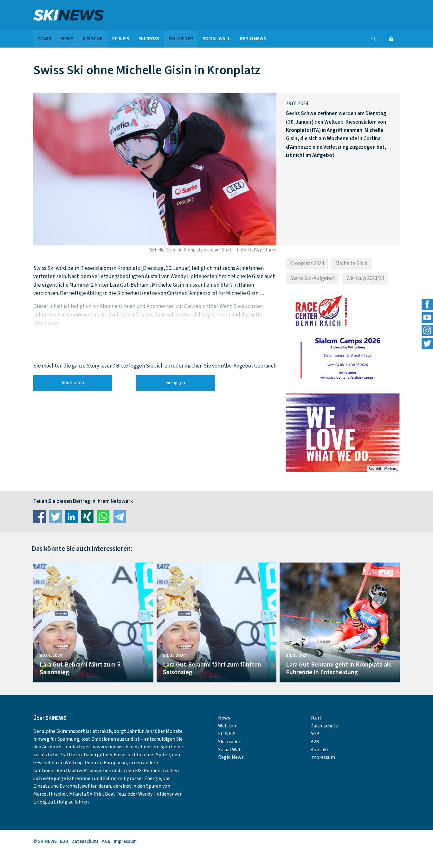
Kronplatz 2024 (307, 263)
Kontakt (319, 749)
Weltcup (93, 39)
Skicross (149, 39)
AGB (315, 733)
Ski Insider (181, 39)
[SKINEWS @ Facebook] (427, 304)
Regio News (253, 39)
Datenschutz (324, 725)
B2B (314, 741)
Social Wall (216, 39)
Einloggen (175, 383)
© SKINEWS (45, 841)
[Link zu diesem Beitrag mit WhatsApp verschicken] (103, 516)
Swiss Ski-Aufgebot (312, 278)
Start (45, 39)
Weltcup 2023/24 (365, 278)
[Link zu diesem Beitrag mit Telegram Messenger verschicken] (119, 516)
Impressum (322, 757)
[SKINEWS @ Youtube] (427, 317)
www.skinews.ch (110, 746)
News (67, 39)
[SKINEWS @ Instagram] (427, 330)
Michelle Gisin (351, 263)
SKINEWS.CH (93, 15)
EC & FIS (120, 39)
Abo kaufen (72, 383)
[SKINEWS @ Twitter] (427, 343)
